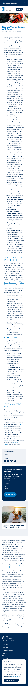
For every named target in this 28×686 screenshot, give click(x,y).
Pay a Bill (4, 653)
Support (4, 655)
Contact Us (5, 658)
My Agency (19, 9)
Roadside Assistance (7, 650)
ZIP (5, 486)
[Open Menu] (25, 9)
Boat (5, 454)
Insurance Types (8, 480)
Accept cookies (10, 680)
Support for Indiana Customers (10, 2)
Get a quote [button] (9, 494)
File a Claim (5, 647)
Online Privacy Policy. (16, 676)
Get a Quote (5, 644)
